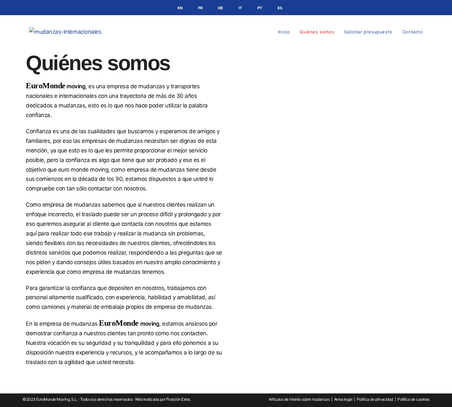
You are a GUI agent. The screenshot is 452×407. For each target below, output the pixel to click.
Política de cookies (413, 399)
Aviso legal (343, 399)
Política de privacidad (375, 399)
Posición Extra (178, 399)
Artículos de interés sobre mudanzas (299, 399)
